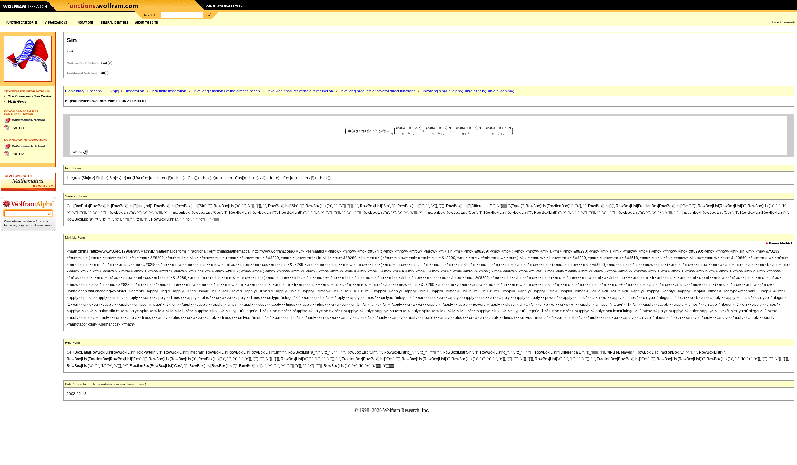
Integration (135, 91)
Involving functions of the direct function (227, 91)
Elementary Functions (83, 91)
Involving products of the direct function (300, 91)
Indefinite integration (169, 91)
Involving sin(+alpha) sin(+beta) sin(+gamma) (468, 91)
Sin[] (114, 91)
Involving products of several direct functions (378, 91)
